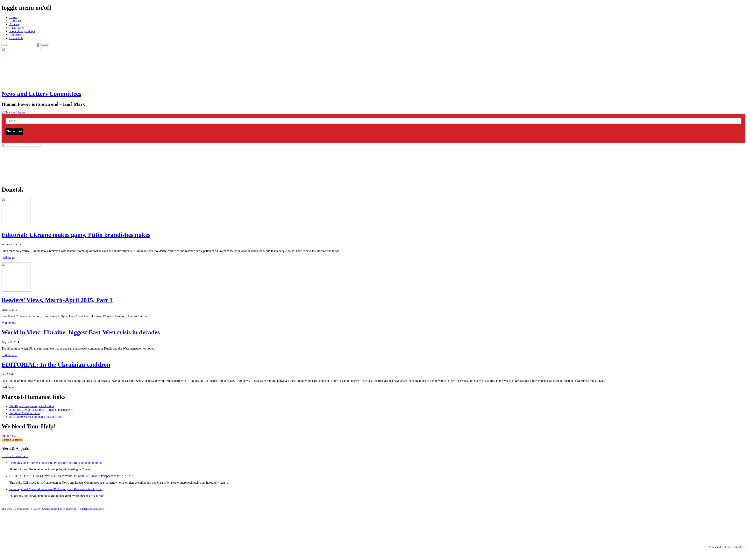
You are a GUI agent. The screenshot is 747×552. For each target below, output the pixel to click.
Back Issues (16, 27)
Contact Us (16, 38)
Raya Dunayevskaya (22, 31)
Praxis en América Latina (24, 413)
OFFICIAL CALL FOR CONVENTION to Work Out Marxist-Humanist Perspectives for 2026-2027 (72, 476)
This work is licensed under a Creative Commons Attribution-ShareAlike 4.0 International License (53, 508)
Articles (14, 24)
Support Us (9, 435)
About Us (15, 20)
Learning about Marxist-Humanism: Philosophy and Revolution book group (56, 462)
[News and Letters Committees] (13, 112)
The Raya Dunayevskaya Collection (31, 406)
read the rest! (9, 257)
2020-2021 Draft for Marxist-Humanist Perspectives (41, 409)
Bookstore (15, 34)
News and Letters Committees (41, 93)
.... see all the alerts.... (15, 456)
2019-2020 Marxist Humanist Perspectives (35, 416)
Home (13, 17)
